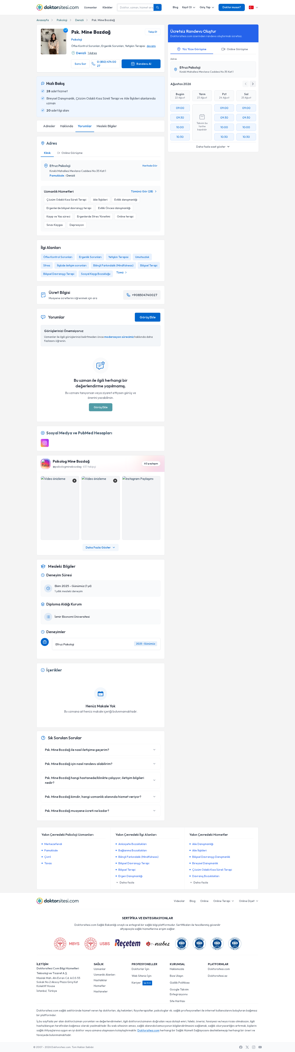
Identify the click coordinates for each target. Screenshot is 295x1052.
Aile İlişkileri (199, 850)
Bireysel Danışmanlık (205, 863)
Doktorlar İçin (140, 969)
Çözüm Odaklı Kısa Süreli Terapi (212, 869)
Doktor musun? (232, 7)
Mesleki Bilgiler (107, 126)
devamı (151, 46)
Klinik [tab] (47, 153)
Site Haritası (177, 1001)
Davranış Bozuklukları (205, 876)
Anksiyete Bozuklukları (132, 844)
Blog (175, 7)
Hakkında (66, 126)
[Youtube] (260, 1047)
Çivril (47, 857)
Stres (46, 265)
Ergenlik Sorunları (90, 257)
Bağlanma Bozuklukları (132, 850)
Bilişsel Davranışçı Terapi (58, 274)
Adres (173, 58)
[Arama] (158, 7)
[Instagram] (45, 443)
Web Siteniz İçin (142, 976)
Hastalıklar (100, 980)
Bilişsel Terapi (148, 265)
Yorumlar (85, 126)
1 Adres (92, 53)
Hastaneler (101, 991)
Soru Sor (80, 64)
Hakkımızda (177, 969)
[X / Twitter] (247, 1047)
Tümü (120, 272)
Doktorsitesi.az (217, 976)
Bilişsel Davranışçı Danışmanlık (211, 857)
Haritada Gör (149, 165)
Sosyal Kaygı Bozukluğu (95, 274)
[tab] (70, 153)
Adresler (49, 126)
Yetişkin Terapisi (118, 257)
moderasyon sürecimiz (119, 337)
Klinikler (108, 7)
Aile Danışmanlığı (202, 844)
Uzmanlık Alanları (104, 974)
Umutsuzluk (142, 257)
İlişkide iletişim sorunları (71, 265)
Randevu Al (143, 64)
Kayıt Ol (187, 7)
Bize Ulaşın (176, 976)
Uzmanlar (90, 7)
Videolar (179, 901)
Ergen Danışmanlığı (130, 876)
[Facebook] (240, 1047)
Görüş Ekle (148, 317)
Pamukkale (57, 175)
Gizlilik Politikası (180, 982)
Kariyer (141, 982)
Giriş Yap (205, 7)
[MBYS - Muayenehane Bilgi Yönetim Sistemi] (66, 943)
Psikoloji (62, 20)
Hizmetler (100, 986)
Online (204, 901)
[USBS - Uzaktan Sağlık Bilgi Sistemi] (97, 943)
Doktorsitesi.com (219, 969)
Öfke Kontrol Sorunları (57, 257)
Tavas (48, 863)
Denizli (79, 20)
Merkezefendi (53, 844)
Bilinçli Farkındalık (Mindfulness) (113, 265)
